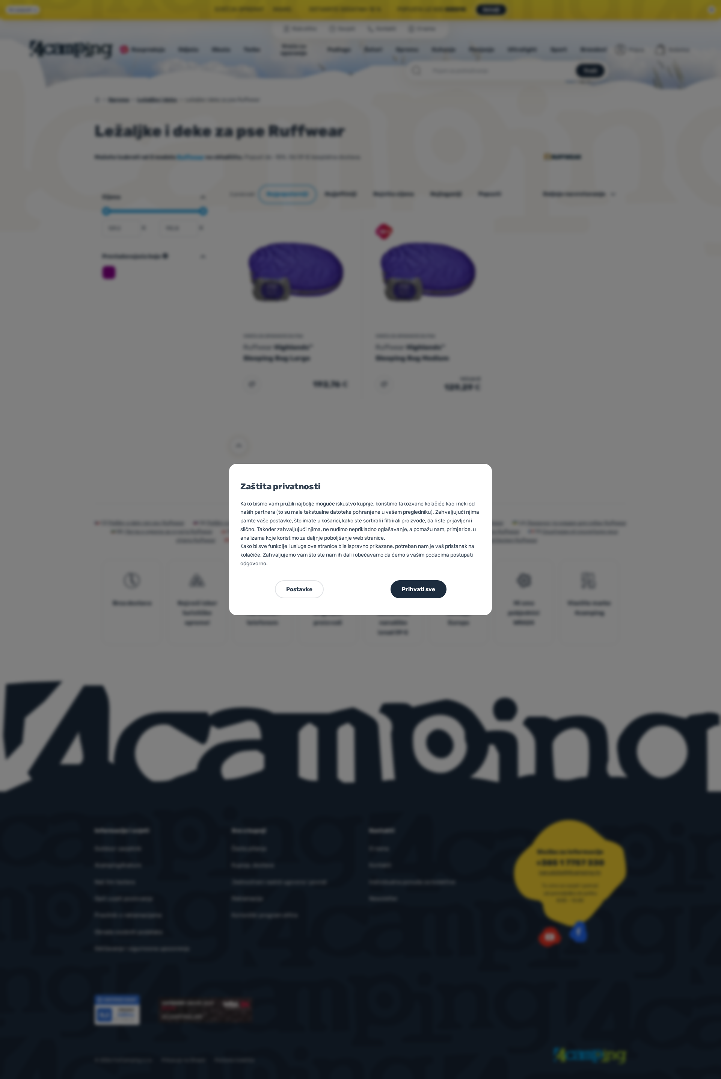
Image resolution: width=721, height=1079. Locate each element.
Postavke (299, 589)
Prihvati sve (418, 589)
